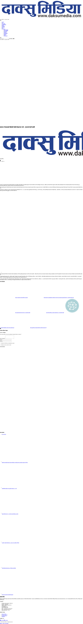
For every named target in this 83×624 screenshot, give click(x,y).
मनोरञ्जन (3, 27)
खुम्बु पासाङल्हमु (6, 29)
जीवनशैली (3, 26)
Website (1, 341)
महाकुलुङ (5, 32)
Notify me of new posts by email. (6, 344)
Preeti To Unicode (4, 614)
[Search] (0, 37)
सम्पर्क (4, 623)
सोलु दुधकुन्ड (5, 35)
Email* (1, 340)
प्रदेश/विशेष (3, 23)
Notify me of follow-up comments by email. (7, 343)
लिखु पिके (5, 34)
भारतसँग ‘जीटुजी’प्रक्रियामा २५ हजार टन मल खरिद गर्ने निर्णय (10, 542)
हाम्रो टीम (3, 616)
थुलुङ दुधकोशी (6, 30)
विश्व (2, 28)
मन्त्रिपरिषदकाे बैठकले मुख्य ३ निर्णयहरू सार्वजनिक (9, 568)
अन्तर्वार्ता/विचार (4, 24)
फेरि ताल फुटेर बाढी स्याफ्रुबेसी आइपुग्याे (7, 594)
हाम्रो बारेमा (6, 623)
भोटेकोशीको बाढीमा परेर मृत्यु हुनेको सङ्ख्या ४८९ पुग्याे (9, 488)
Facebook (6, 620)
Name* (1, 339)
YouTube (2, 620)
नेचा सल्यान (5, 31)
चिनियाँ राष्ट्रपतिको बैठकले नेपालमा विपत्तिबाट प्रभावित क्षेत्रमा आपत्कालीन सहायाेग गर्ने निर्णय (15, 462)
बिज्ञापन (1, 623)
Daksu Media (4, 434)
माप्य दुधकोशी (5, 33)
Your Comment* (2, 338)
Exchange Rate (4, 615)
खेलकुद (3, 25)
